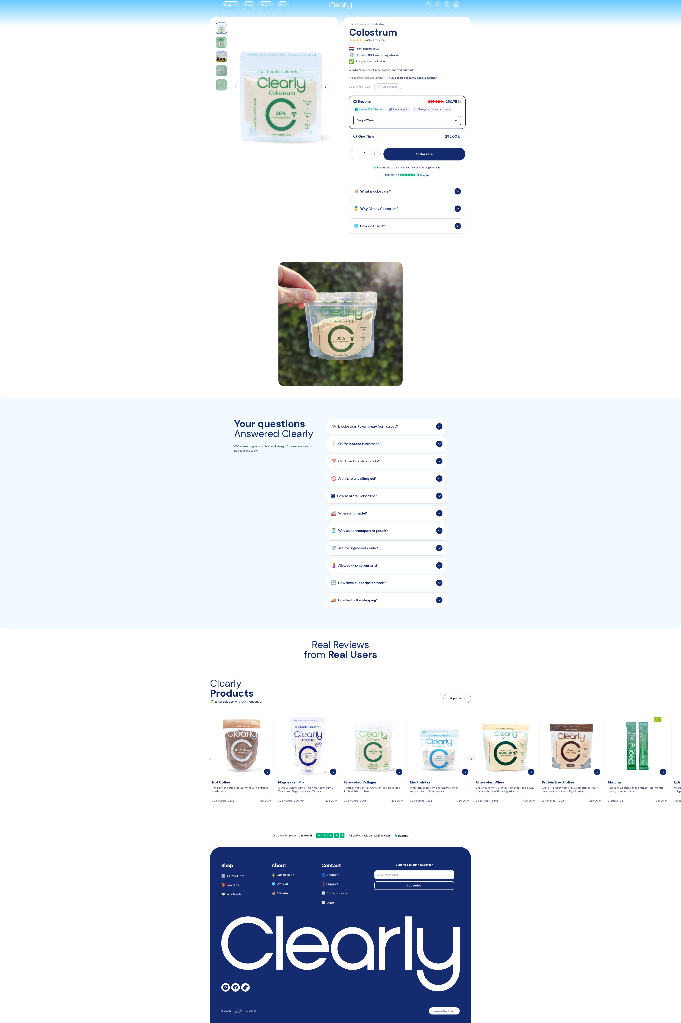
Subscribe (414, 885)
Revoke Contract (444, 1011)
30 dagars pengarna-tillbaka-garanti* (414, 77)
